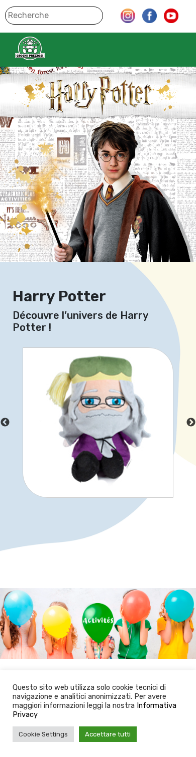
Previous (5, 423)
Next (191, 423)
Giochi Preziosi (49, 48)
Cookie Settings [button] (43, 734)
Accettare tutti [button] (108, 734)
